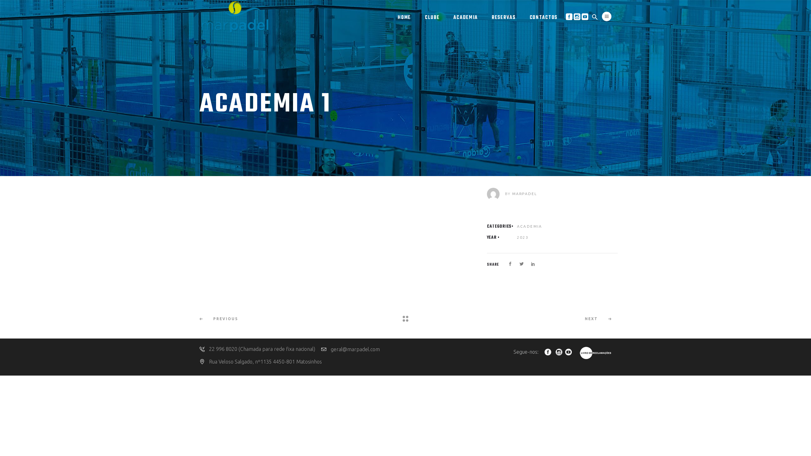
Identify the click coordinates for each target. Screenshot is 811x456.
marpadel (524, 194)
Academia (529, 226)
